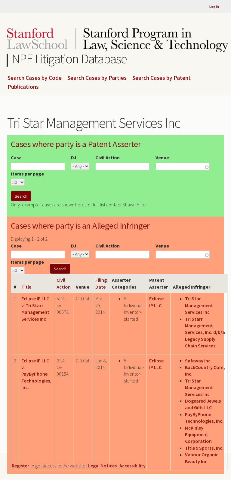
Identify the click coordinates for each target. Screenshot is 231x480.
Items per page (27, 174)
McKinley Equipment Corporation (198, 434)
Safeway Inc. (198, 361)
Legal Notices (102, 466)
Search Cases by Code (35, 78)
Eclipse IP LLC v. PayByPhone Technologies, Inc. (36, 374)
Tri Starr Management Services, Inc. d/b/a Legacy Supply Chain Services (205, 332)
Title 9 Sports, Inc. (204, 448)
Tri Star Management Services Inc (199, 305)
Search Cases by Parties (97, 78)
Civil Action (107, 157)
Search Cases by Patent (161, 78)
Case (16, 157)
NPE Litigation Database (69, 58)
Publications (23, 87)
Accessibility (132, 466)
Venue (162, 157)
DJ (73, 157)
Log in (214, 6)
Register (20, 466)
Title (26, 287)
